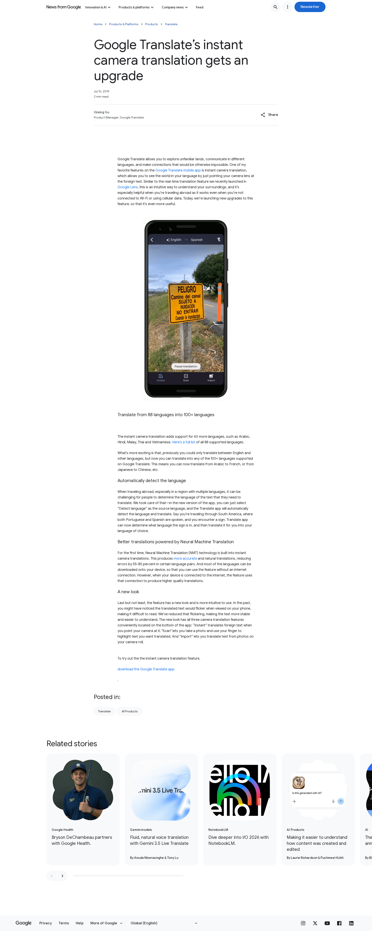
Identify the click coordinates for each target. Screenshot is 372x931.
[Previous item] (51, 876)
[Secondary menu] (287, 7)
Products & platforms (134, 7)
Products (151, 24)
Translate (171, 24)
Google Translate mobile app (178, 170)
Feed (199, 7)
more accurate (185, 558)
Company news (173, 7)
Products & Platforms (123, 24)
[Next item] (62, 876)
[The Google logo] (24, 923)
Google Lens (128, 187)
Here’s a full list (183, 442)
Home (98, 24)
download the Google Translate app (146, 669)
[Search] (275, 7)
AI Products (130, 711)
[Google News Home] (63, 7)
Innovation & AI (96, 7)
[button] (310, 7)
